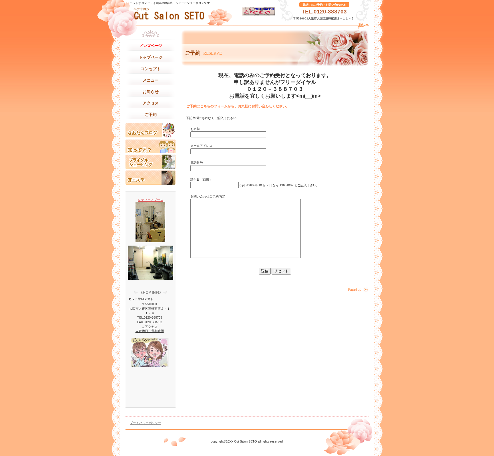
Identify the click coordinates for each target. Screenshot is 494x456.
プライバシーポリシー (145, 423)
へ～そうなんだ (151, 146)
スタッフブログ (151, 130)
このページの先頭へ (357, 289)
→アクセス (150, 326)
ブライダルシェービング (151, 162)
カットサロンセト (183, 14)
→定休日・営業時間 (150, 331)
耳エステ (151, 177)
